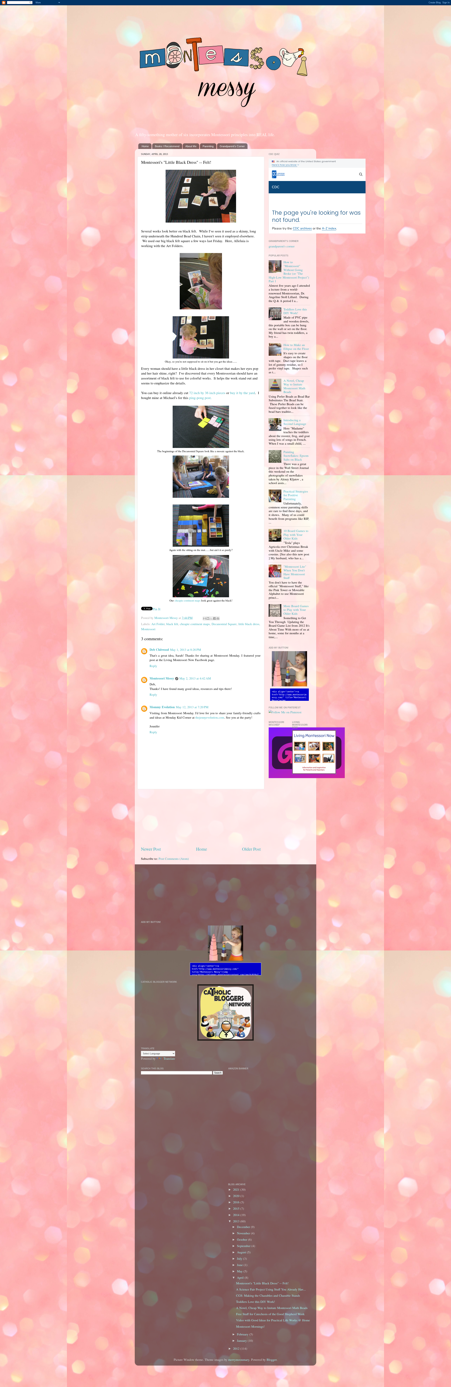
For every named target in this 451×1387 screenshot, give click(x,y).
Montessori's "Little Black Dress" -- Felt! (262, 1283)
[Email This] (204, 618)
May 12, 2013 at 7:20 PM (192, 707)
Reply (153, 666)
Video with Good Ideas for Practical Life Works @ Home (273, 1320)
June (240, 1265)
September (244, 1246)
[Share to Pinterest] (218, 618)
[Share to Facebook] (214, 618)
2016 (236, 1202)
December (244, 1227)
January (242, 1340)
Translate (169, 1058)
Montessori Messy (166, 618)
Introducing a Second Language (294, 422)
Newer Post (151, 849)
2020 (236, 1196)
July (240, 1258)
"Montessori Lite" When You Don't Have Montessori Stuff (294, 572)
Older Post (251, 849)
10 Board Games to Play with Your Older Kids (295, 534)
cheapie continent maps (187, 600)
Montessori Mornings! (250, 1326)
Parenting (208, 146)
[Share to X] (211, 618)
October (242, 1239)
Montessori (148, 629)
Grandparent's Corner (232, 146)
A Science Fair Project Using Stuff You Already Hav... (271, 1289)
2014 (236, 1215)
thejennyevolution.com (209, 717)
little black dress (248, 624)
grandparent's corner (282, 246)
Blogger (272, 1359)
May (240, 1271)
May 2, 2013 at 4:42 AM (195, 678)
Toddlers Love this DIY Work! (295, 311)
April (241, 1277)
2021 (236, 1189)
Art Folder (158, 624)
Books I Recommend (167, 146)
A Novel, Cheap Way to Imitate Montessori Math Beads (294, 386)
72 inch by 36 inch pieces (207, 392)
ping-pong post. (200, 397)
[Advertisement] (200, 818)
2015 (236, 1208)
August (242, 1252)
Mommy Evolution (162, 707)
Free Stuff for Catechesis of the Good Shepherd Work (270, 1314)
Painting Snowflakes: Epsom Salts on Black (295, 456)
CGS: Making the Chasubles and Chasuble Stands (268, 1295)
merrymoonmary (238, 1359)
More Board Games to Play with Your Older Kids (296, 610)
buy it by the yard (242, 392)
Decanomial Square (224, 624)
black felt (172, 624)
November (244, 1233)
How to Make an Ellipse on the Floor (296, 347)
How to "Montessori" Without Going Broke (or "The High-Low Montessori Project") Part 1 (289, 271)
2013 (236, 1221)
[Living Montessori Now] (314, 773)
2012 (236, 1348)
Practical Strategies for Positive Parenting (295, 495)
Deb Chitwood (159, 649)
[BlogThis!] (208, 618)
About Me (190, 146)
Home (145, 146)
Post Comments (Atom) (174, 858)
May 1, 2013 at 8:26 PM (185, 649)
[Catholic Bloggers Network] (225, 1039)
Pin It (156, 609)
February (243, 1334)
